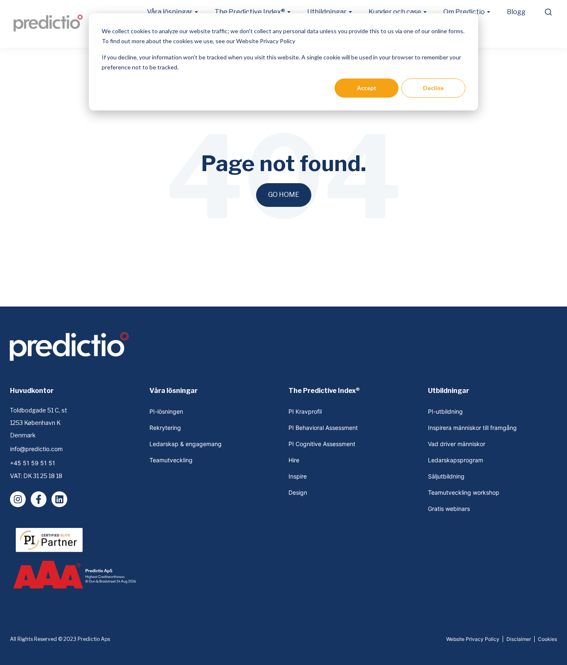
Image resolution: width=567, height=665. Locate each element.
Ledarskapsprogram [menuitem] (455, 460)
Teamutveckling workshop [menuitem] (463, 492)
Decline (433, 87)
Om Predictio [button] (464, 12)
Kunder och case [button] (395, 12)
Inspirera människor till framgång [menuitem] (472, 427)
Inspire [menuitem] (297, 476)
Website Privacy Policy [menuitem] (472, 639)
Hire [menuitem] (293, 460)
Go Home (283, 195)
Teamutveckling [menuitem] (171, 460)
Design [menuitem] (297, 492)
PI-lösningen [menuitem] (166, 411)
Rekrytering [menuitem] (165, 427)
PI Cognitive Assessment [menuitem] (321, 443)
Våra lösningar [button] (170, 12)
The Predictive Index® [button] (250, 12)
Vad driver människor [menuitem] (456, 443)
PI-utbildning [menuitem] (445, 411)
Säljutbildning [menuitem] (446, 476)
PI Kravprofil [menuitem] (305, 411)
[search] (548, 12)
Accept (366, 87)
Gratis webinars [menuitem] (449, 508)
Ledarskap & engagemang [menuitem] (185, 443)
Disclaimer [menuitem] (518, 639)
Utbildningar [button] (327, 12)
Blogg (516, 12)
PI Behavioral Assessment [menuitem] (323, 427)
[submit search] (548, 12)
